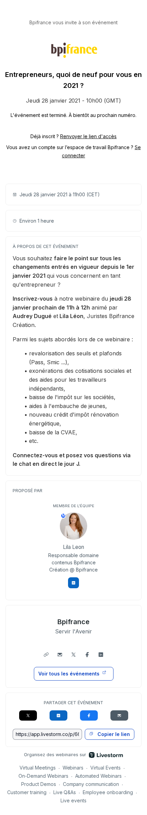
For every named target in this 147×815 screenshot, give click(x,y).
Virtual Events (105, 768)
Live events (73, 800)
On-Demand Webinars (43, 776)
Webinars (73, 768)
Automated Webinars (98, 776)
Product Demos (38, 784)
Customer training (26, 792)
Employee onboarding (108, 792)
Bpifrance (73, 622)
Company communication (91, 784)
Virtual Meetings (37, 768)
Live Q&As (64, 792)
